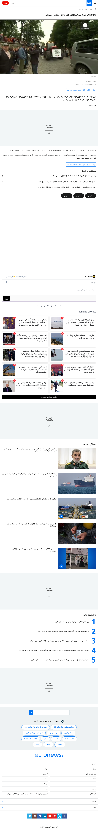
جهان (85, 9)
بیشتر (94, 807)
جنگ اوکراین (68, 733)
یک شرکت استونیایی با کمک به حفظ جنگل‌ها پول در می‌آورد (74, 176)
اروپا (94, 769)
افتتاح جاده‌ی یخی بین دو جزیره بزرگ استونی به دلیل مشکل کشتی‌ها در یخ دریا (67, 181)
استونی (79, 9)
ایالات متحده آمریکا (30, 738)
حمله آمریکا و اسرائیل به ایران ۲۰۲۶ (35, 727)
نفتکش (48, 744)
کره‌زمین (45, 774)
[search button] (31, 712)
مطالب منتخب (88, 444)
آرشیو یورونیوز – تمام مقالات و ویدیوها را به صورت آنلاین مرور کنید (27, 793)
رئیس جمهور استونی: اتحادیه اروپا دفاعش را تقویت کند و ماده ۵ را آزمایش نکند (67, 187)
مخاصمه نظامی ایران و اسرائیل (64, 727)
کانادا (37, 744)
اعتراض (90, 195)
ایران (45, 738)
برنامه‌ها (45, 789)
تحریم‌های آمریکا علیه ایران (34, 733)
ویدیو (94, 789)
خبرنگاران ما (92, 793)
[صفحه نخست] (95, 9)
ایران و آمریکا (69, 738)
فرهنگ (46, 784)
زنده (5, 3)
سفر (95, 784)
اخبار (90, 9)
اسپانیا (56, 738)
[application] (49, 47)
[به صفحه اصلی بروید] (89, 3)
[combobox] (49, 712)
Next (94, 779)
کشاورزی (66, 195)
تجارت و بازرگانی (91, 774)
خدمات (94, 801)
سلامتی (59, 744)
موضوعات (93, 763)
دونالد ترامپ (53, 733)
